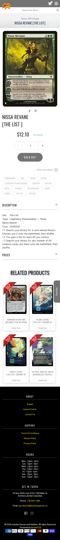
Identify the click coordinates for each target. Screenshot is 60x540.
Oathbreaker (33, 188)
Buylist (30, 404)
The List (19, 193)
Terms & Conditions (30, 433)
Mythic (48, 183)
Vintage (32, 193)
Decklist (57, 291)
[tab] (30, 206)
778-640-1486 (33, 501)
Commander (10, 178)
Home (24, 19)
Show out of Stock (45, 170)
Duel (23, 178)
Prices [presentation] (6, 255)
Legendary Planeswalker (16, 183)
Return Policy (30, 438)
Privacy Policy (30, 443)
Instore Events (30, 409)
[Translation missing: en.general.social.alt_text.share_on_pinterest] (36, 111)
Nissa (7, 188)
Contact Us (30, 414)
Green (32, 178)
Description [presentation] (9, 205)
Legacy (44, 178)
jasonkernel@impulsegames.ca (33, 506)
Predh (7, 193)
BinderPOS (36, 527)
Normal (18, 188)
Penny (47, 188)
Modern (36, 183)
